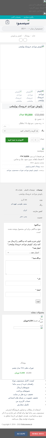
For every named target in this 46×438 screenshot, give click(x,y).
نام (38, 279)
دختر (21, 216)
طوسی (19, 204)
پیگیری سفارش (28, 17)
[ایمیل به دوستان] (29, 176)
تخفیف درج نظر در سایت (23, 394)
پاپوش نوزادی (28, 170)
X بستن (43, 430)
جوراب (21, 170)
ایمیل (38, 290)
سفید (25, 204)
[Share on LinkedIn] (21, 176)
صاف (4, 126)
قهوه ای (14, 204)
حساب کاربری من (23, 401)
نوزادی (9, 170)
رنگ (42, 131)
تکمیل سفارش (23, 405)
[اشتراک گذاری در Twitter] (33, 176)
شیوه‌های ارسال (23, 387)
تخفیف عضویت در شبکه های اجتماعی (23, 398)
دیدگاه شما (36, 258)
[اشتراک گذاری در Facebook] (38, 176)
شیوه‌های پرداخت (23, 391)
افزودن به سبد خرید (15, 140)
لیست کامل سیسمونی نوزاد (23, 381)
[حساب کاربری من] (3, 22)
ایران (25, 210)
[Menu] (42, 22)
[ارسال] (4, 29)
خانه (33, 36)
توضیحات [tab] (39, 190)
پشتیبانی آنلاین (16, 17)
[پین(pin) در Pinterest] (25, 176)
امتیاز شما (36, 248)
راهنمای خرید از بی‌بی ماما (23, 384)
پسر (25, 216)
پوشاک (26, 36)
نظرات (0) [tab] (19, 190)
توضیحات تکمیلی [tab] (29, 190)
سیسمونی (15, 170)
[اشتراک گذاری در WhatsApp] (42, 176)
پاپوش (36, 170)
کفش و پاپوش (16, 36)
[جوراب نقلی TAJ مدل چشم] (28, 344)
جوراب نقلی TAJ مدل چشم (23, 368)
